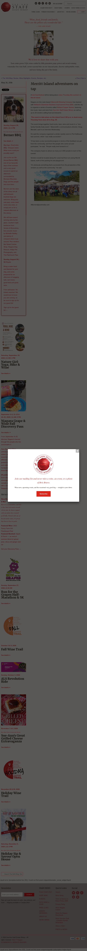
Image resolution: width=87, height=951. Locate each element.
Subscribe (43, 494)
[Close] (77, 451)
